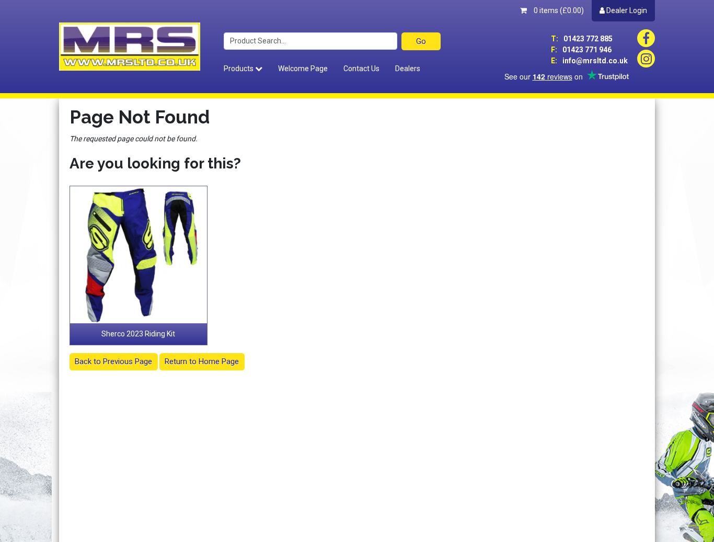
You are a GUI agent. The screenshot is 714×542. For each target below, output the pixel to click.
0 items (558, 10)
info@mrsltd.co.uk (589, 61)
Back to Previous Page (113, 361)
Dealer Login (626, 10)
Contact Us (361, 68)
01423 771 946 (581, 50)
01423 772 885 (582, 39)
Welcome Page (303, 68)
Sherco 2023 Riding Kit (138, 334)
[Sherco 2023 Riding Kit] (138, 254)
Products (239, 68)
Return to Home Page (202, 361)
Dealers (407, 68)
